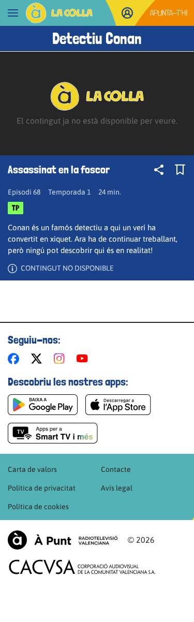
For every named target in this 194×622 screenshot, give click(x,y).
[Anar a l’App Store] (118, 404)
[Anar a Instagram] (61, 358)
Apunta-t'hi (169, 13)
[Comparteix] (158, 170)
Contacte (116, 469)
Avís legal (116, 488)
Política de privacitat (42, 488)
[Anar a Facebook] (15, 358)
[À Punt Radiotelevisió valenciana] (62, 540)
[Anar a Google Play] (43, 404)
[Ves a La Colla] (59, 13)
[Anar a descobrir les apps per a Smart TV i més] (53, 433)
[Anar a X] (38, 358)
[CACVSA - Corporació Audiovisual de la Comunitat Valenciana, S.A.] (82, 566)
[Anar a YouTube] (84, 358)
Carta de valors (32, 469)
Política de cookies (38, 506)
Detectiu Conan (97, 38)
